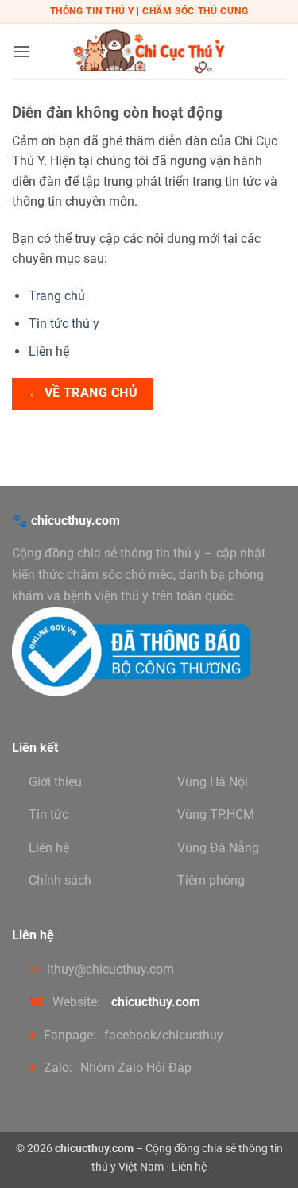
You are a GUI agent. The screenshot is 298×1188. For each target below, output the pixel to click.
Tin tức (48, 814)
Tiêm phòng (211, 880)
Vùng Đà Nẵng (218, 847)
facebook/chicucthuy (163, 1035)
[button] (21, 51)
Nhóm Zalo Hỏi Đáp (136, 1067)
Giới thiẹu (55, 781)
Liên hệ (49, 351)
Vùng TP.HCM (215, 814)
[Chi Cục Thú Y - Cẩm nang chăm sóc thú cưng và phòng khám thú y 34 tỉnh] (149, 51)
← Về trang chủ (83, 393)
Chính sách (60, 880)
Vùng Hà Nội (212, 781)
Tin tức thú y (64, 323)
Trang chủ (57, 295)
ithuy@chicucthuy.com (110, 969)
